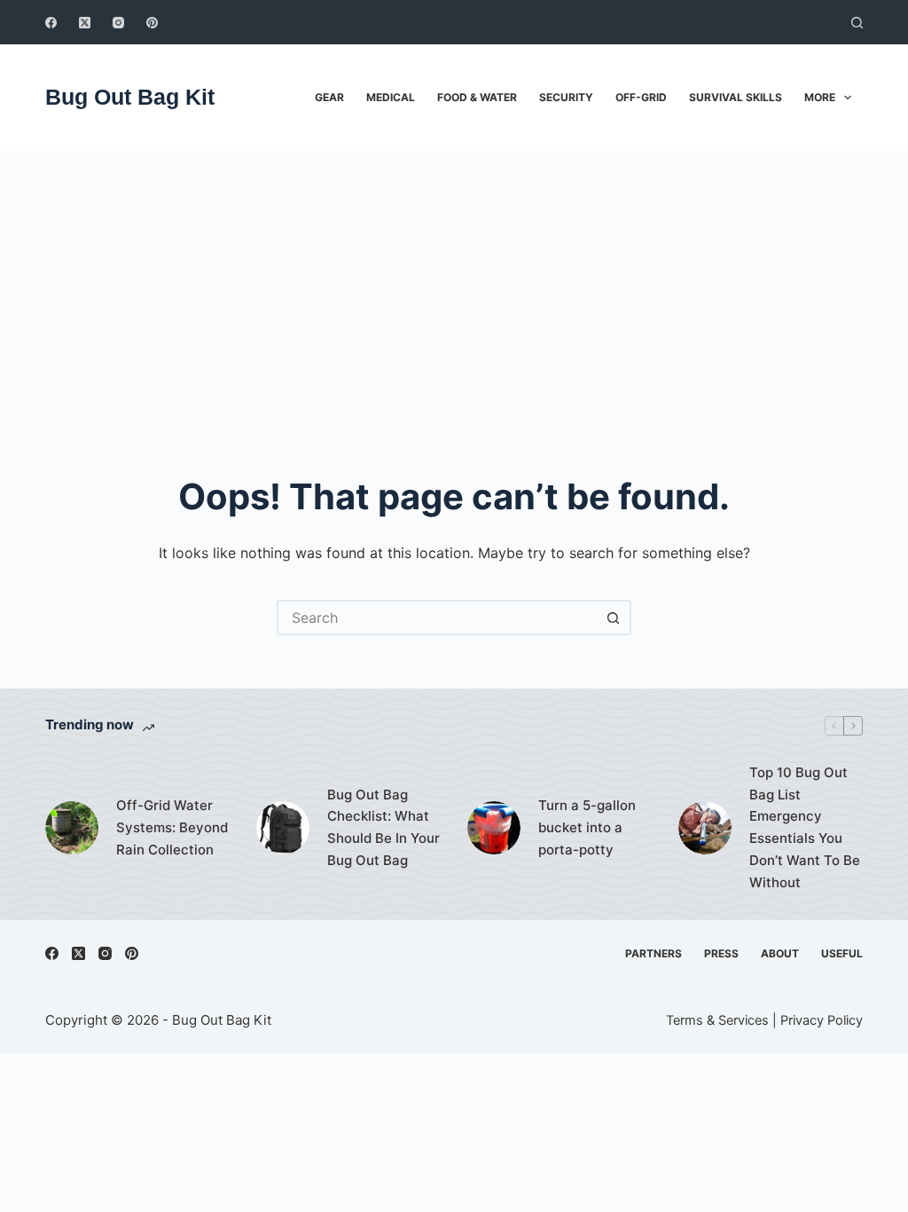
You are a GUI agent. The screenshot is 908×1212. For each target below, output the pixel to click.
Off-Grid (641, 97)
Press (721, 953)
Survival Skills (735, 97)
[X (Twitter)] (84, 22)
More (819, 97)
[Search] (857, 22)
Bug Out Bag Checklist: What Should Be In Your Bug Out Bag (383, 827)
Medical (390, 97)
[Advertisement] (454, 284)
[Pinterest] (152, 22)
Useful (842, 953)
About (780, 953)
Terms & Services (717, 1020)
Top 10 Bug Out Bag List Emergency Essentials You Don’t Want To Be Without (804, 827)
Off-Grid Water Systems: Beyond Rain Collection (172, 827)
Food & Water (477, 97)
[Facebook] (51, 22)
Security (566, 97)
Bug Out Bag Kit (130, 96)
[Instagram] (118, 22)
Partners (653, 953)
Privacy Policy (821, 1020)
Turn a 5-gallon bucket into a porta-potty (587, 827)
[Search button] (613, 617)
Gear (329, 97)
